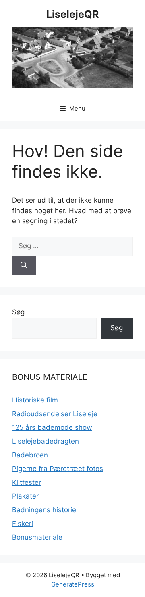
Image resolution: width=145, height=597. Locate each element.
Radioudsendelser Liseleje (54, 414)
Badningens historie (44, 510)
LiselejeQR (72, 14)
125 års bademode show (52, 427)
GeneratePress (72, 584)
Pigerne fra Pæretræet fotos (57, 469)
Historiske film (35, 400)
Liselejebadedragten (45, 441)
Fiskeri (22, 523)
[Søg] (24, 265)
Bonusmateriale (37, 537)
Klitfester (26, 482)
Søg (18, 312)
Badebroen (30, 455)
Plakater (25, 496)
